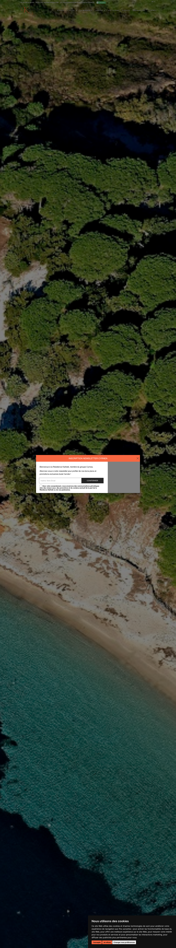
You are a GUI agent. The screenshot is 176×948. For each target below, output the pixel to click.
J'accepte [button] (97, 942)
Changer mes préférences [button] (124, 942)
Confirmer (92, 481)
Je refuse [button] (107, 942)
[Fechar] (138, 458)
